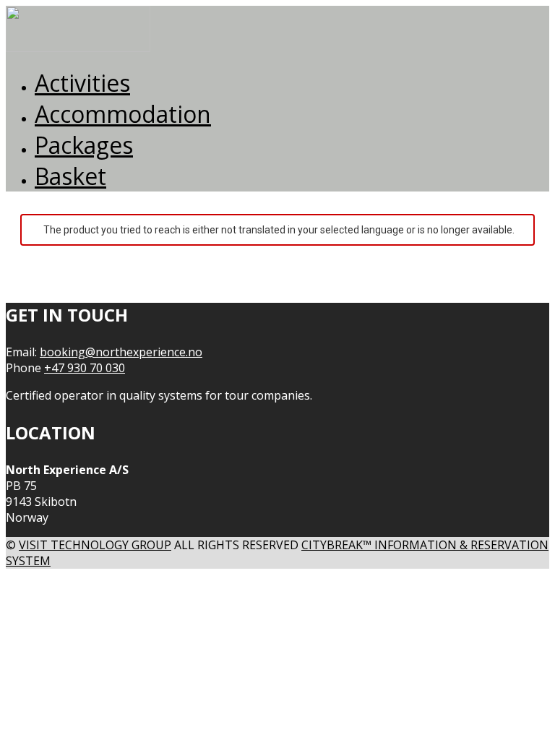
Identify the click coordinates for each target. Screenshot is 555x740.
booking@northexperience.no (121, 352)
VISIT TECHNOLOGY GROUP (95, 545)
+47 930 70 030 (84, 368)
